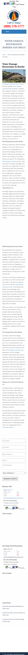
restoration (5, 427)
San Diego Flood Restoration (10, 84)
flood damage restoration (9, 161)
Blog (17, 1)
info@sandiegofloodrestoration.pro (13, 498)
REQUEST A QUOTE (10, 479)
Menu (7, 31)
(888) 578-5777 (14, 26)
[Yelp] (10, 509)
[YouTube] (16, 4)
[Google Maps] (6, 509)
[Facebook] (14, 509)
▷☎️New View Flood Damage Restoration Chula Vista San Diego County (14, 15)
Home (3, 54)
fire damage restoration (14, 350)
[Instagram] (16, 509)
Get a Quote (12, 1)
